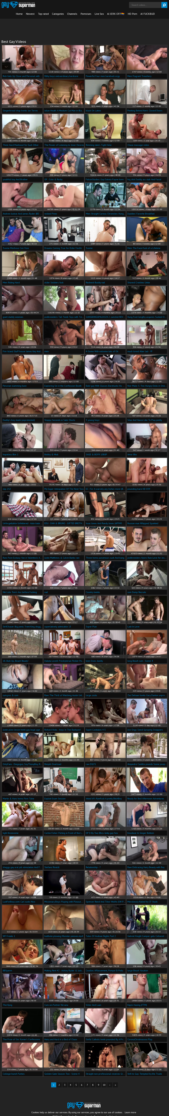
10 (104, 1084)
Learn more (130, 1112)
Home (19, 13)
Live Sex (99, 13)
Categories (58, 13)
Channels (72, 13)
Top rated (43, 13)
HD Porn (132, 13)
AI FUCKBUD (147, 13)
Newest (30, 13)
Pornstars (86, 13)
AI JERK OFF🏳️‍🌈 (115, 13)
